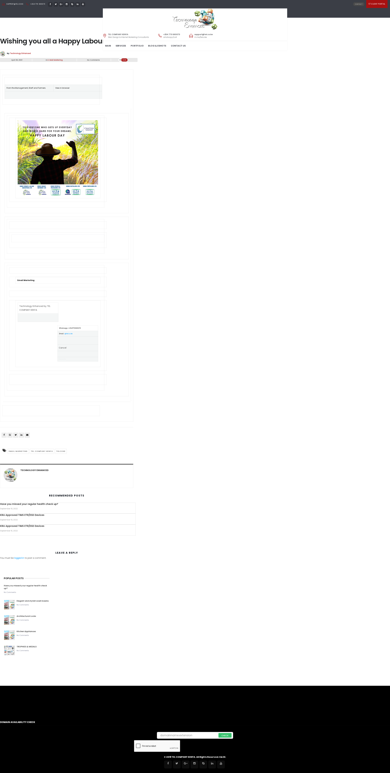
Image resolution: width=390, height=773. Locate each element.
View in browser (62, 88)
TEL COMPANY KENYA (42, 451)
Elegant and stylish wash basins (33, 600)
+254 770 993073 (37, 4)
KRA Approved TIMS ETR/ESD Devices (22, 515)
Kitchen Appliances (26, 631)
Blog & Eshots (157, 45)
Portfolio (137, 45)
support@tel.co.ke (14, 4)
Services (121, 45)
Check (225, 735)
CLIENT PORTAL (378, 4)
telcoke (61, 451)
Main (108, 45)
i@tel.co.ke (68, 334)
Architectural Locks (26, 616)
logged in (19, 557)
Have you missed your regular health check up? (29, 504)
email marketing (18, 451)
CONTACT (359, 4)
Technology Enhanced (20, 53)
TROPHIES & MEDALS (27, 646)
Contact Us (178, 45)
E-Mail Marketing (55, 60)
